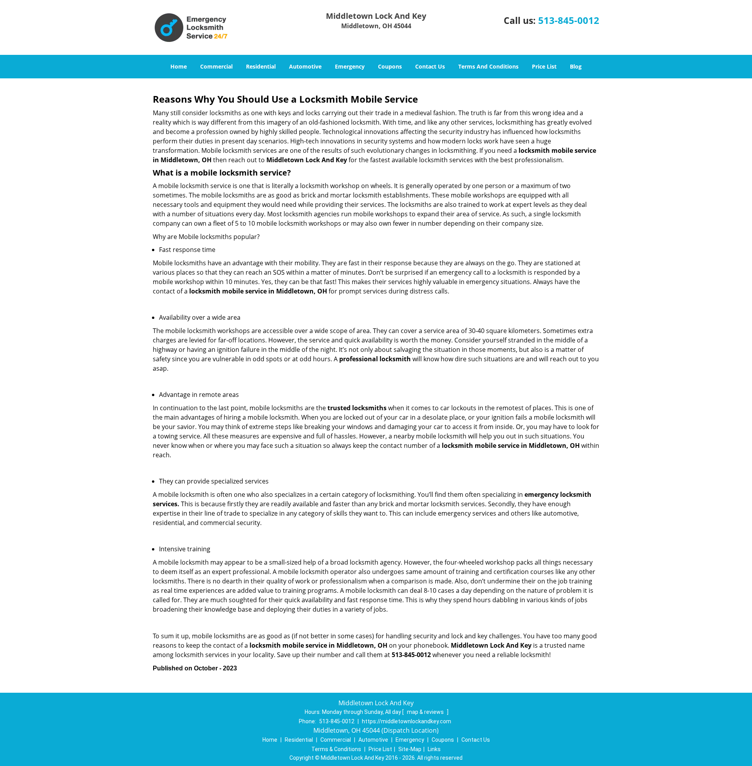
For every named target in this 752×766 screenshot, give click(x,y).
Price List (544, 66)
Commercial (216, 66)
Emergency (350, 66)
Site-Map (409, 749)
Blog (576, 66)
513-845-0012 (568, 20)
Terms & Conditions (336, 749)
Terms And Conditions (488, 66)
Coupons (390, 66)
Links (434, 749)
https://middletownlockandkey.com (406, 721)
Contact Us (430, 66)
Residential (261, 66)
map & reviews (426, 712)
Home (178, 66)
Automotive (305, 66)
